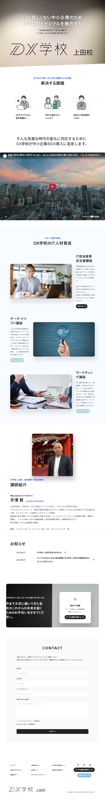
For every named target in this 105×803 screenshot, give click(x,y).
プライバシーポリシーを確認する (26, 724)
